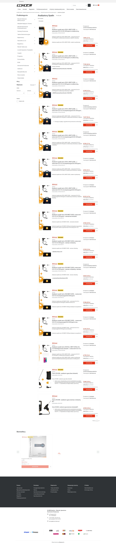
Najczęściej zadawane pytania (23, 489)
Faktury (35, 489)
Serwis (69, 489)
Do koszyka (89, 45)
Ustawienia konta (54, 489)
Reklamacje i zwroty (72, 492)
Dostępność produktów (39, 487)
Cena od (18, 90)
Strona (94, 420)
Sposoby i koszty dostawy (39, 492)
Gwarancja (70, 487)
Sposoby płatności (38, 496)
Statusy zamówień (21, 492)
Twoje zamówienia (55, 487)
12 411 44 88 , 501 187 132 (54, 517)
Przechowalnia (54, 492)
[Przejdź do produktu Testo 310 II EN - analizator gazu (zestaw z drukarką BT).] (45, 406)
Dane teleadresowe (89, 487)
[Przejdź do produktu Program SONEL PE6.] (37, 446)
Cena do (29, 90)
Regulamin (19, 496)
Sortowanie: (40, 18)
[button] (89, 5)
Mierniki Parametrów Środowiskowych (48, 12)
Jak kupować (19, 487)
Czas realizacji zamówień (39, 494)
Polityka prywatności (21, 498)
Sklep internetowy (57, 542)
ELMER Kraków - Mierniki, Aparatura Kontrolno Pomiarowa (28, 12)
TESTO (20, 101)
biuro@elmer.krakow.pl (54, 521)
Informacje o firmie (89, 489)
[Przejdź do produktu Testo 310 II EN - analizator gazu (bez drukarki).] (45, 379)
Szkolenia (19, 494)
